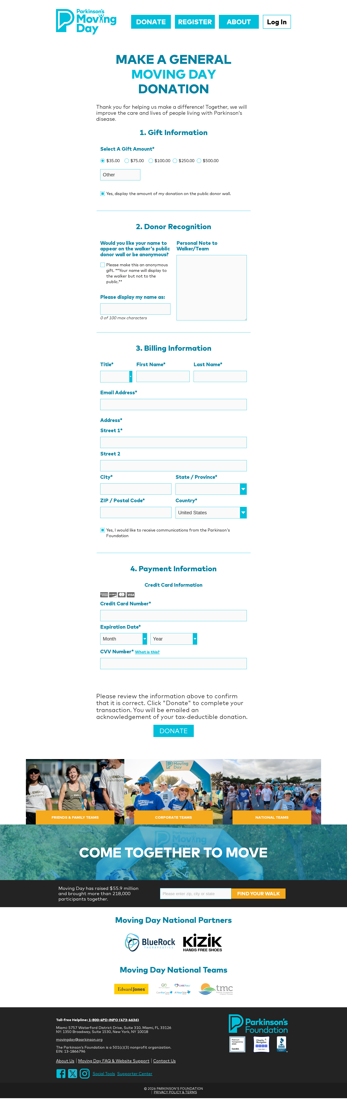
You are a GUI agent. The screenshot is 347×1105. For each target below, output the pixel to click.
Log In (277, 21)
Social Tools (104, 1073)
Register (195, 21)
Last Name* (208, 364)
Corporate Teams (173, 817)
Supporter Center (134, 1073)
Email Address (118, 392)
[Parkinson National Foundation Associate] (237, 1044)
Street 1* (111, 430)
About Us (65, 1060)
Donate (151, 21)
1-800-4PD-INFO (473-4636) (113, 1020)
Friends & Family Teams (75, 817)
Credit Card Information (173, 585)
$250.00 (186, 160)
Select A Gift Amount (127, 149)
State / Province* (196, 477)
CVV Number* (130, 652)
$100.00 (162, 160)
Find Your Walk (258, 894)
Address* (111, 420)
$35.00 (113, 160)
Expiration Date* (120, 627)
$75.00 (137, 160)
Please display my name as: (132, 297)
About (239, 21)
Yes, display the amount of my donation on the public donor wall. (168, 193)
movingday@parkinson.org (79, 1039)
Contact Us (164, 1060)
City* (106, 477)
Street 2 (110, 454)
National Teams (272, 817)
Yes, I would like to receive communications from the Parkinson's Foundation (168, 533)
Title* (106, 364)
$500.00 (210, 160)
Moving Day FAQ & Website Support (113, 1060)
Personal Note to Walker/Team (197, 246)
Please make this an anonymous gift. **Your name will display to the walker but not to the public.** (137, 273)
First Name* (150, 364)
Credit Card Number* (125, 604)
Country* (186, 500)
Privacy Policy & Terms (175, 1092)
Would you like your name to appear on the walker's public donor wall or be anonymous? (135, 248)
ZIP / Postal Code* (122, 500)
